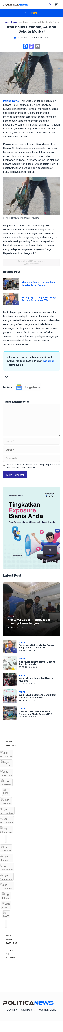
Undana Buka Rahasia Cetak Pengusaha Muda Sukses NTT (35, 712)
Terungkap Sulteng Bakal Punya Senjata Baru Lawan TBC (39, 299)
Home (6, 22)
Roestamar (22, 38)
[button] (50, 4)
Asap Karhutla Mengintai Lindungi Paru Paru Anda (37, 663)
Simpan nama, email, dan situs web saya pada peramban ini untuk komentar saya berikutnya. (33, 465)
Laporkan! (49, 360)
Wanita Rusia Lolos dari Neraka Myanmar (36, 679)
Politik (34, 12)
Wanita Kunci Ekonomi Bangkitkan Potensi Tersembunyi (37, 696)
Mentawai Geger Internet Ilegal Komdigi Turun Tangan (39, 283)
